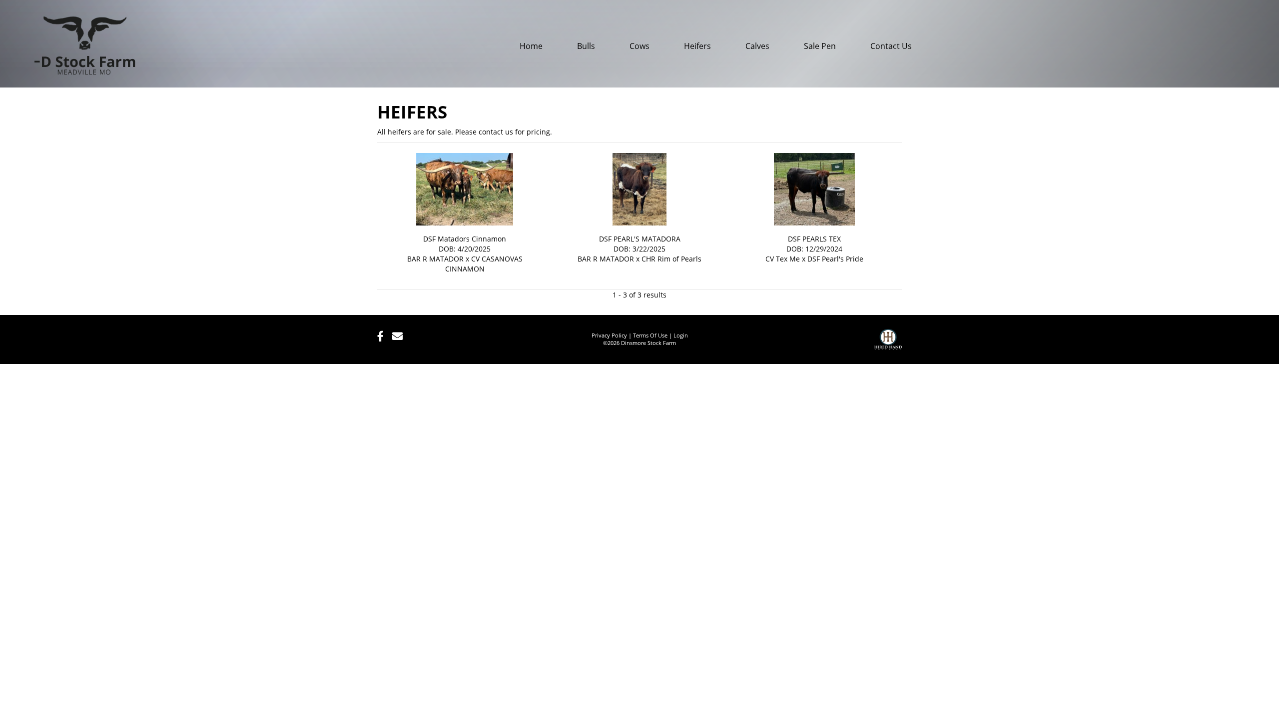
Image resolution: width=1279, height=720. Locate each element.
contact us (496, 131)
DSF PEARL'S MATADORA (639, 239)
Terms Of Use (650, 335)
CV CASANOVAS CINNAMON (484, 264)
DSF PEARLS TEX (814, 239)
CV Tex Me (782, 259)
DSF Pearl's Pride (835, 259)
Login (680, 335)
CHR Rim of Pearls (671, 259)
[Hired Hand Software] (888, 344)
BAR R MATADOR (435, 259)
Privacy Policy (609, 335)
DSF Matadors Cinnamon (464, 239)
